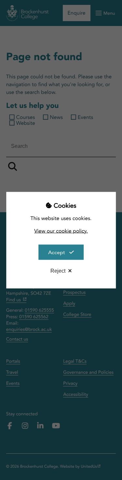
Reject (57, 270)
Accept (56, 252)
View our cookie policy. (61, 230)
